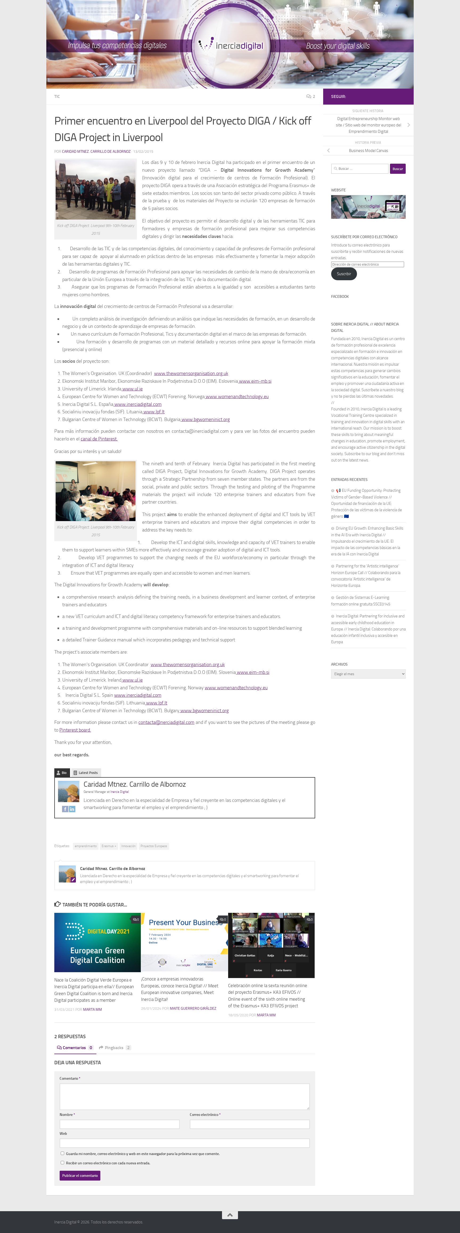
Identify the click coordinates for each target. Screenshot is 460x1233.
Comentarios (77, 1047)
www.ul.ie (132, 389)
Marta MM (92, 1009)
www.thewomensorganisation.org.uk (191, 373)
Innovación (128, 846)
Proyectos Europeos (154, 846)
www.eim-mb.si (255, 381)
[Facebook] (65, 810)
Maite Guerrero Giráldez (193, 1008)
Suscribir (344, 273)
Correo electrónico (205, 1114)
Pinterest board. (75, 730)
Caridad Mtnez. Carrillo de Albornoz (96, 151)
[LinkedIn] (72, 810)
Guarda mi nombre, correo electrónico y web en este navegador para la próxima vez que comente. (143, 1154)
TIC (57, 96)
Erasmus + (109, 846)
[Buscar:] (360, 169)
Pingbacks (117, 1047)
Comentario (70, 1078)
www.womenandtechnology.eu (237, 396)
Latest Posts (88, 773)
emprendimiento (86, 846)
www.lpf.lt (153, 412)
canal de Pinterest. (99, 439)
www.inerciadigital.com (137, 404)
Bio (64, 773)
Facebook (340, 296)
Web (63, 1133)
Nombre (67, 1114)
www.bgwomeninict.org (205, 419)
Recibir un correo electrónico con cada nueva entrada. (108, 1163)
